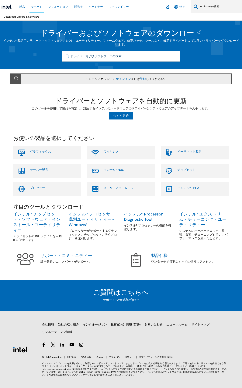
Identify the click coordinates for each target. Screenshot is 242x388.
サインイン (123, 79)
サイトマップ (200, 324)
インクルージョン (95, 324)
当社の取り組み (68, 324)
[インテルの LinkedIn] (62, 345)
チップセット (186, 170)
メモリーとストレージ (119, 188)
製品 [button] (22, 6)
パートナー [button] (96, 6)
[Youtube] (72, 345)
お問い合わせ (153, 324)
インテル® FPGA (188, 188)
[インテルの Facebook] (43, 345)
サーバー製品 (39, 170)
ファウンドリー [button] (119, 6)
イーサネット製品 (189, 152)
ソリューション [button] (58, 6)
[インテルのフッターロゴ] (20, 349)
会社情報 (48, 324)
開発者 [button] (78, 6)
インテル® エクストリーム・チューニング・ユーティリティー (202, 219)
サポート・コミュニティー (66, 255)
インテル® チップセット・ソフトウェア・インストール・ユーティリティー (37, 222)
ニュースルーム (177, 324)
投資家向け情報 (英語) (126, 324)
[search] (67, 56)
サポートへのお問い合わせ (121, 300)
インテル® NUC (114, 170)
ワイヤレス (111, 152)
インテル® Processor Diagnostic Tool (143, 217)
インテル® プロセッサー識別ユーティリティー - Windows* (92, 219)
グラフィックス (40, 152)
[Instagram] (81, 345)
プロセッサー (39, 188)
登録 (143, 79)
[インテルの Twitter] (53, 345)
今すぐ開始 (121, 116)
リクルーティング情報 (57, 332)
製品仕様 (159, 255)
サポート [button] (36, 6)
